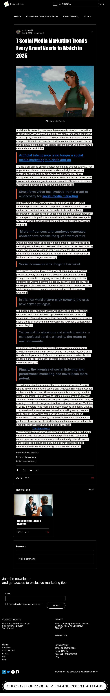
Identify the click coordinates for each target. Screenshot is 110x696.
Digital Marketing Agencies (27, 453)
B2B (4, 656)
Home (5, 645)
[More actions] (92, 31)
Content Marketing (71, 16)
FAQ (57, 657)
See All (91, 489)
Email (8, 593)
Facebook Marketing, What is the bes (42, 16)
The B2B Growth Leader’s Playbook (29, 522)
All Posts (17, 16)
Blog (4, 659)
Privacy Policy (61, 645)
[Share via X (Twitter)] (24, 470)
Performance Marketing (26, 461)
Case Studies (8, 650)
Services (6, 648)
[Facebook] (17, 672)
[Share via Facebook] (17, 470)
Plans (5, 653)
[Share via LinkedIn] (30, 470)
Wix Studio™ (91, 672)
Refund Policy (61, 651)
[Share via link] (37, 470)
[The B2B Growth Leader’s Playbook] (33, 505)
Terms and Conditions (65, 648)
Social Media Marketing (26, 457)
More (86, 16)
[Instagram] (13, 672)
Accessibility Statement (66, 654)
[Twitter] (8, 672)
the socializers (16, 4)
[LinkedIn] (4, 672)
